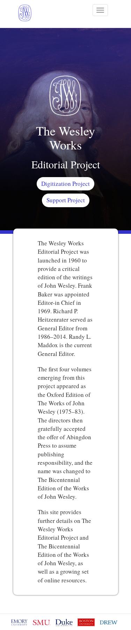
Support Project (65, 200)
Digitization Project (65, 184)
